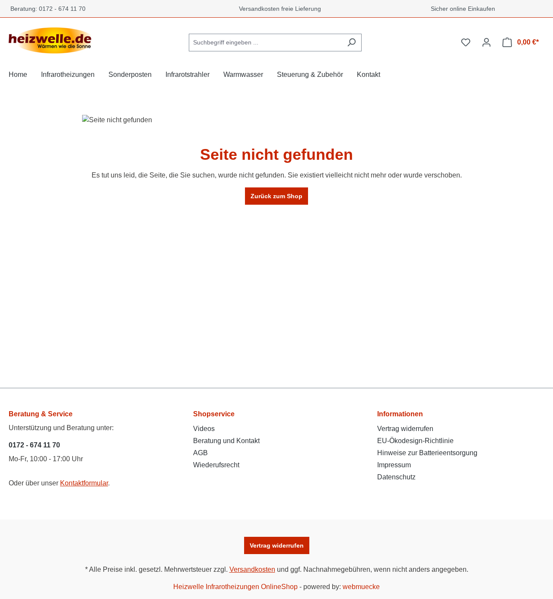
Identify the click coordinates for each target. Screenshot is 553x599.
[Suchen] (351, 42)
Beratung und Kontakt (226, 440)
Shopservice (214, 414)
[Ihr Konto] (486, 42)
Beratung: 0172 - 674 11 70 (46, 8)
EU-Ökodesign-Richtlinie (415, 440)
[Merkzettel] (465, 42)
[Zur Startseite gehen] (52, 40)
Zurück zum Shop (276, 196)
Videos (204, 428)
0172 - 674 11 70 (34, 445)
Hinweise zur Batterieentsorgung (427, 452)
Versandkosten (252, 569)
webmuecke (361, 586)
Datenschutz (396, 477)
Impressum (394, 465)
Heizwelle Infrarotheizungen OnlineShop (235, 586)
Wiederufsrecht (216, 465)
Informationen (400, 414)
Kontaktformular (84, 483)
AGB (200, 452)
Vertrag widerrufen (405, 428)
